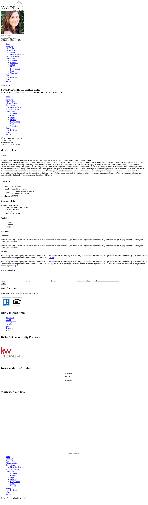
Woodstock (14, 73)
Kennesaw (14, 63)
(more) (51, 258)
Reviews (13, 77)
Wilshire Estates (11, 50)
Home (8, 44)
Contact (8, 75)
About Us (9, 46)
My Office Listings (17, 54)
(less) (17, 266)
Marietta (13, 67)
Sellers (8, 79)
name (3, 281)
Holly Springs (15, 69)
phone (54, 281)
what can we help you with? (87, 281)
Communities (10, 58)
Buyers (8, 81)
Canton (12, 71)
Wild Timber (10, 48)
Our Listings (10, 52)
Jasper (12, 65)
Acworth (13, 61)
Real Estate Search (12, 56)
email (28, 281)
